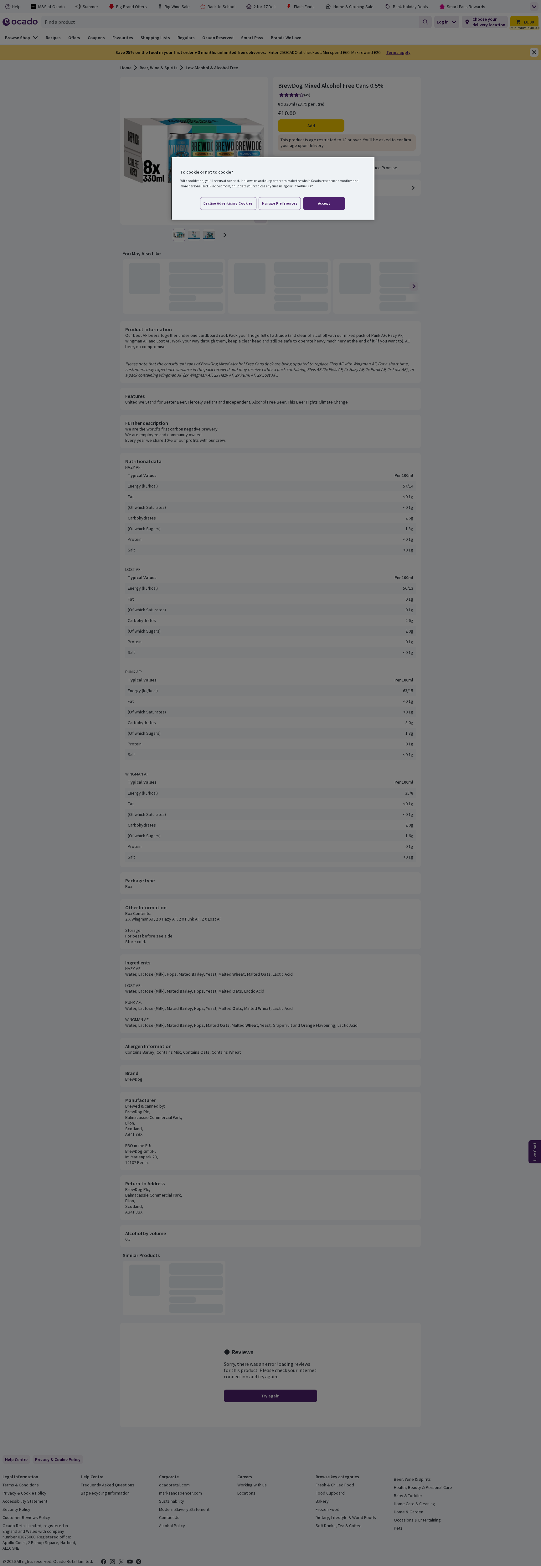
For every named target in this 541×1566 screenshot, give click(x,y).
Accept (324, 203)
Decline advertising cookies (228, 203)
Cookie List (304, 186)
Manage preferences (279, 203)
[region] (272, 189)
